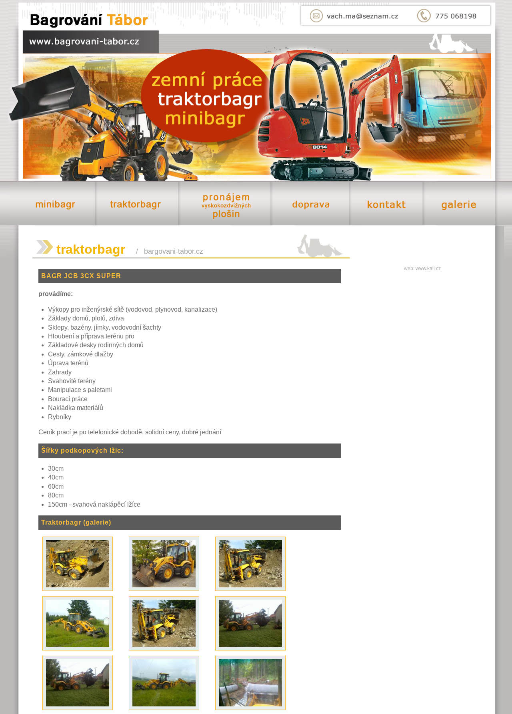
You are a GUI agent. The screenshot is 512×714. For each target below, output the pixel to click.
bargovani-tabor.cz (173, 251)
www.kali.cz (428, 268)
